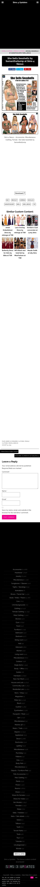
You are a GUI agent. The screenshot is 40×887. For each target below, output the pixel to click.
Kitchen (19, 651)
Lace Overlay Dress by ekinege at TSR (20, 230)
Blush (19, 703)
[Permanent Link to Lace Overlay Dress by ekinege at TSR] (20, 225)
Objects (17, 732)
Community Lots (18, 686)
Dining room (19, 640)
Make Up (17, 700)
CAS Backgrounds (18, 605)
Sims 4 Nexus (26, 204)
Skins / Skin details (17, 816)
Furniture (17, 630)
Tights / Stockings (19, 587)
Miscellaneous (13, 443)
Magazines (19, 696)
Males (19, 809)
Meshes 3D (19, 725)
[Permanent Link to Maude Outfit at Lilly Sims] (32, 248)
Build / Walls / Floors (17, 598)
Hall (19, 643)
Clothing (9, 51)
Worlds (18, 848)
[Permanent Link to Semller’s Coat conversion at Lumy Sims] (32, 225)
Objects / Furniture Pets (19, 770)
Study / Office (19, 669)
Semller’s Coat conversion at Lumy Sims (32, 230)
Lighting (19, 746)
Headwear (18, 573)
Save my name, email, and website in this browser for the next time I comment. (16, 511)
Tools (18, 834)
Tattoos (18, 823)
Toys (18, 838)
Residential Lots (18, 689)
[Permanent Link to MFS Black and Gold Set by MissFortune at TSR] (20, 248)
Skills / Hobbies (18, 813)
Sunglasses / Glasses (19, 583)
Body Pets (19, 763)
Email (4, 499)
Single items (18, 665)
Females (19, 805)
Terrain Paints (18, 831)
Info (36, 877)
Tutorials (19, 841)
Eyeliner (18, 707)
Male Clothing (18, 615)
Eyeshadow (18, 710)
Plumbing (19, 753)
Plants (18, 781)
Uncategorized (19, 845)
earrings (22, 200)
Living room (19, 654)
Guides (18, 672)
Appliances (19, 735)
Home (3, 51)
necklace (31, 200)
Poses (18, 785)
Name (4, 491)
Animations (19, 590)
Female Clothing (19, 51)
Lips (18, 717)
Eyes (17, 622)
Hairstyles (17, 676)
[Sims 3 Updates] (20, 866)
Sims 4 (18, 204)
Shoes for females (18, 795)
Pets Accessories (19, 774)
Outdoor (19, 661)
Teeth (18, 827)
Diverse (18, 619)
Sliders (19, 820)
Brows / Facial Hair (17, 594)
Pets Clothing (19, 778)
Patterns (19, 756)
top (34, 204)
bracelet (14, 200)
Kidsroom (19, 647)
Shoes (17, 792)
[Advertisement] (20, 27)
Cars (18, 601)
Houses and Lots (17, 682)
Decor (18, 739)
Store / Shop (19, 693)
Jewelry (18, 576)
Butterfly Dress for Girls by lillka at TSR (7, 253)
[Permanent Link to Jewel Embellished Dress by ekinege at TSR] (7, 225)
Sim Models (17, 802)
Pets (18, 760)
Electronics (19, 742)
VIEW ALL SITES (19, 854)
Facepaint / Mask (19, 714)
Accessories (14, 441)
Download (19, 193)
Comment (6, 472)
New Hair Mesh (18, 679)
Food (18, 626)
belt (7, 200)
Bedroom (19, 636)
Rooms (17, 788)
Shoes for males (19, 799)
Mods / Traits (17, 728)
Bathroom (19, 633)
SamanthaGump (9, 204)
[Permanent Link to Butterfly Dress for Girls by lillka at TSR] (7, 248)
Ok (32, 877)
